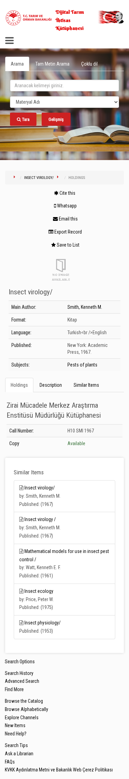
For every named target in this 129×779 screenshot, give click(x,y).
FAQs (10, 762)
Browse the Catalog (24, 701)
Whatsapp (66, 205)
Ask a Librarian (19, 753)
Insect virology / (40, 519)
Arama (17, 64)
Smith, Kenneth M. (84, 307)
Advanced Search (22, 681)
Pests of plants (82, 365)
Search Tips (16, 745)
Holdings (19, 385)
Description (51, 385)
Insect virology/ (39, 178)
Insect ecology (38, 591)
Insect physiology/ (42, 622)
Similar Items (86, 385)
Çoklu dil (89, 64)
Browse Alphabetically (26, 709)
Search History (19, 673)
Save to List (67, 245)
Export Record (67, 232)
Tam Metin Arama (52, 64)
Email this (68, 219)
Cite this (66, 193)
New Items (15, 725)
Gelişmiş (56, 119)
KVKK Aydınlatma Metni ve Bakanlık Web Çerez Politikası (59, 769)
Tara (25, 119)
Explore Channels (22, 717)
